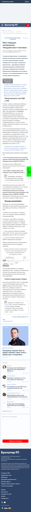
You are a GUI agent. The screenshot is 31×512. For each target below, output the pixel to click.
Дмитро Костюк (8, 348)
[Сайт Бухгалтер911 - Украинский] (10, 452)
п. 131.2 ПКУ (8, 304)
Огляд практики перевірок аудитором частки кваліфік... (16, 404)
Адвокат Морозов (11, 384)
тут (19, 469)
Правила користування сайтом (10, 483)
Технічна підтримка (7, 486)
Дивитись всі (7, 411)
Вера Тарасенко (11, 375)
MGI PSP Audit (10, 401)
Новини (3, 489)
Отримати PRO (5, 473)
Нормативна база (6, 475)
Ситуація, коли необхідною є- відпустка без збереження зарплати (16, 369)
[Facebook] (2, 502)
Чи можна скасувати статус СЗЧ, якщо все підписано (16, 378)
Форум (3, 496)
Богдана (9, 365)
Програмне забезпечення (8, 479)
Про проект (4, 492)
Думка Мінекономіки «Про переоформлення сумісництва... (17, 396)
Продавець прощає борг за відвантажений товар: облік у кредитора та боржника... (14, 352)
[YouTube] (4, 502)
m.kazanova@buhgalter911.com (20, 316)
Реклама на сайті (6, 494)
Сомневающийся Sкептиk (13, 393)
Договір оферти (6, 481)
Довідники (4, 477)
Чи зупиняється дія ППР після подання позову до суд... (16, 387)
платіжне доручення (8, 321)
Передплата (28, 25)
